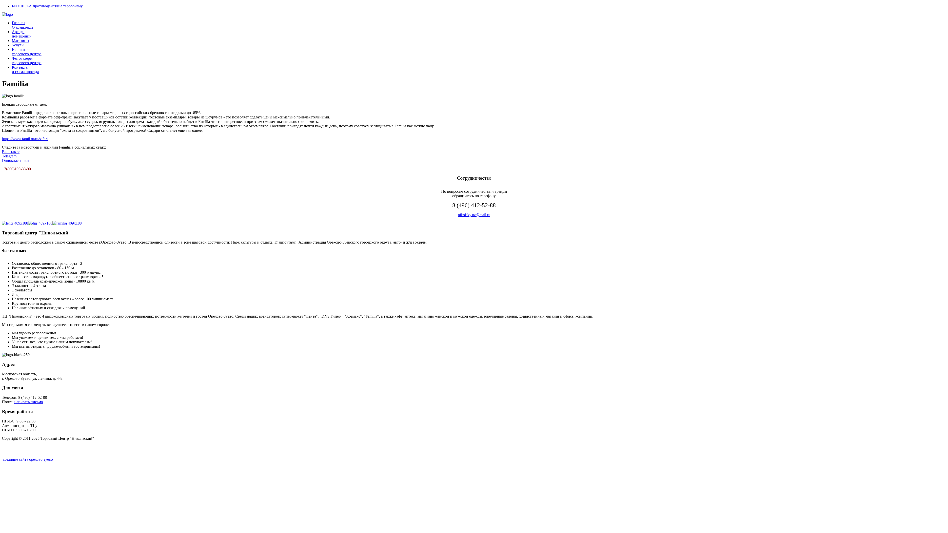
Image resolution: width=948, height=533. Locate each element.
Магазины (20, 40)
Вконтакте (11, 152)
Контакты (25, 69)
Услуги (18, 45)
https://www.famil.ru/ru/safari (25, 139)
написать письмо (28, 402)
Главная (22, 25)
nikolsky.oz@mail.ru (474, 215)
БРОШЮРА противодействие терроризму (47, 6)
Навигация (26, 51)
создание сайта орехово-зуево (28, 459)
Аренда (22, 34)
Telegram (9, 156)
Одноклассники (15, 160)
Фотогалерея (26, 60)
